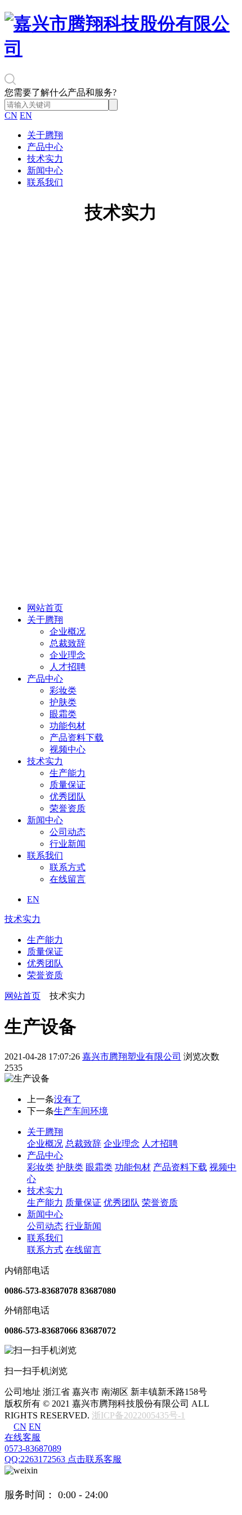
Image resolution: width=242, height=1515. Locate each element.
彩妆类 (63, 690)
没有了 (67, 1099)
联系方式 (68, 867)
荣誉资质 (68, 808)
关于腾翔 (45, 135)
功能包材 (68, 726)
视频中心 (68, 749)
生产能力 (68, 773)
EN (26, 115)
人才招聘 (68, 667)
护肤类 (63, 702)
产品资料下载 (77, 737)
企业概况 (68, 631)
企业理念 (68, 655)
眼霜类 (63, 714)
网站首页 (45, 608)
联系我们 (45, 182)
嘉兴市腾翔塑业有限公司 (131, 1056)
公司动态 (68, 832)
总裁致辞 (68, 643)
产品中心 (45, 147)
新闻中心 (45, 170)
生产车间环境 (81, 1111)
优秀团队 (68, 796)
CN (11, 115)
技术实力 (45, 158)
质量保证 (68, 785)
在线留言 (68, 879)
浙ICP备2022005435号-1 (138, 1415)
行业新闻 (68, 843)
